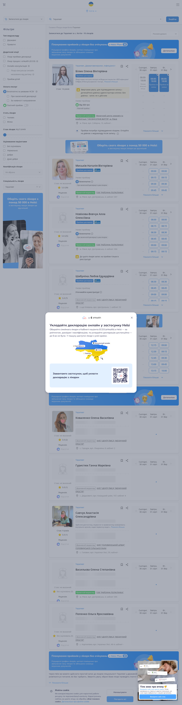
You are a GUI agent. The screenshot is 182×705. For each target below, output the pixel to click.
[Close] (131, 317)
